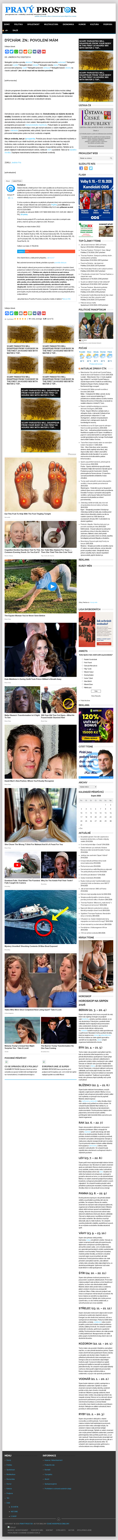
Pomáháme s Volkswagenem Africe (94, 927)
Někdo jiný (87, 687)
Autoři (47, 1479)
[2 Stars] (17, 319)
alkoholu (28, 62)
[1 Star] (15, 319)
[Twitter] (12, 197)
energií (96, 1035)
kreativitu (85, 1019)
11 (86, 813)
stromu (68, 68)
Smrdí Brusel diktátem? (89, 875)
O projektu (48, 1474)
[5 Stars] (25, 319)
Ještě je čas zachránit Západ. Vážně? (94, 855)
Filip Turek (87, 669)
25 (86, 821)
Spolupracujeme (51, 1484)
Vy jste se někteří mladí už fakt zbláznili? (95, 282)
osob (24, 68)
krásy (88, 1240)
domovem (93, 1146)
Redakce (21, 185)
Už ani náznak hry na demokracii (92, 924)
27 (96, 821)
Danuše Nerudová (90, 666)
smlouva (46, 68)
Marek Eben (88, 684)
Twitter (91, 168)
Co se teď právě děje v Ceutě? (91, 844)
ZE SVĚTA (14, 1507)
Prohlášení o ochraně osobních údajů (58, 1489)
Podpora (107, 24)
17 (81, 817)
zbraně (35, 65)
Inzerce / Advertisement (53, 1460)
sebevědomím (106, 1035)
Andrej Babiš (88, 675)
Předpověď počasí (95, 364)
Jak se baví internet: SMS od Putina (93, 245)
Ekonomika (68, 24)
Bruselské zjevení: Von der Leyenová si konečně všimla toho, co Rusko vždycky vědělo (95, 839)
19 (91, 817)
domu (56, 65)
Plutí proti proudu (87, 866)
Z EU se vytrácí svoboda (89, 933)
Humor (82, 24)
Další (15, 30)
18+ (6, 30)
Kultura (94, 24)
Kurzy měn (93, 602)
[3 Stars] (20, 319)
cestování (93, 1101)
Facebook (81, 168)
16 (111, 813)
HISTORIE (14, 1512)
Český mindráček (87, 878)
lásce (93, 1066)
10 (81, 813)
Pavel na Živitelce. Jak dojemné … (93, 263)
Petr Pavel (88, 663)
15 (105, 813)
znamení (87, 1132)
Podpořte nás (50, 1465)
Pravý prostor (26, 1524)
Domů (7, 24)
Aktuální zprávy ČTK (93, 368)
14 (100, 813)
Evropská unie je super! (55, 1066)
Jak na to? (50, 258)
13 (96, 813)
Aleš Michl (88, 681)
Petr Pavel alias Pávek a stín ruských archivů (97, 269)
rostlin (15, 65)
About (8, 181)
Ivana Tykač (88, 678)
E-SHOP (14, 1516)
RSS (86, 168)
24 (81, 821)
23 (111, 817)
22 (105, 817)
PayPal (54, 205)
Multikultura (51, 24)
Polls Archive (85, 700)
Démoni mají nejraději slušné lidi (92, 894)
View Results (96, 696)
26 (91, 821)
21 (100, 817)
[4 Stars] (23, 319)
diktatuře (14, 130)
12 (91, 813)
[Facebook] (9, 197)
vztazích (84, 1031)
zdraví (99, 1040)
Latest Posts (17, 181)
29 (105, 821)
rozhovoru (85, 1101)
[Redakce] (10, 192)
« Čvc (81, 828)
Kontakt (47, 1470)
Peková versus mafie (88, 303)
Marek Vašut (88, 672)
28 (100, 821)
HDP (49, 150)
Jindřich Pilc (16, 162)
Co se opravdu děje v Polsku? (21, 1066)
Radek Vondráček (90, 659)
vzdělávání (97, 1322)
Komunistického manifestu (36, 125)
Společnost (33, 24)
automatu (62, 62)
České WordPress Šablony (58, 1524)
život (101, 1172)
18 (86, 817)
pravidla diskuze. (61, 263)
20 (96, 817)
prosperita (30, 139)
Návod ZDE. (67, 299)
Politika (18, 24)
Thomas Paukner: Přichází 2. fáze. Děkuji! (96, 250)
